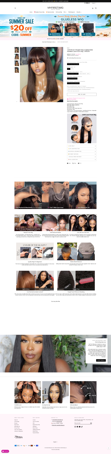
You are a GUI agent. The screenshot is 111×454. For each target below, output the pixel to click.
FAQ (65, 12)
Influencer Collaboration (18, 431)
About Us (16, 419)
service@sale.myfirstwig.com (57, 419)
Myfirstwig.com (71, 12)
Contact (34, 419)
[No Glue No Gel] (55, 392)
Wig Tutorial (16, 424)
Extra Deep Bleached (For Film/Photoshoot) (79, 89)
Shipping (68, 55)
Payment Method (36, 432)
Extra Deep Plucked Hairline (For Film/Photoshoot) (81, 87)
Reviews (15, 423)
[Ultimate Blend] (83, 392)
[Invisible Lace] (27, 392)
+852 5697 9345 (59, 421)
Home (31, 12)
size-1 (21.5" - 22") (73, 73)
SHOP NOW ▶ (101, 360)
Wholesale (34, 426)
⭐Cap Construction (74, 148)
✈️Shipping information (74, 151)
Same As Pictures (72, 78)
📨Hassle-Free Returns (74, 156)
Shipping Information (36, 429)
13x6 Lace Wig (59, 12)
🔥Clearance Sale (50, 12)
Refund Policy (35, 431)
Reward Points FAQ (36, 424)
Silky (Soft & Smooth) (73, 83)
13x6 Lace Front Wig (73, 64)
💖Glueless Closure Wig (39, 12)
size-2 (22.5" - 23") (84, 73)
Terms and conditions (18, 429)
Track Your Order (36, 421)
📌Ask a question (73, 159)
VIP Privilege (16, 421)
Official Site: (58, 425)
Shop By (79, 12)
